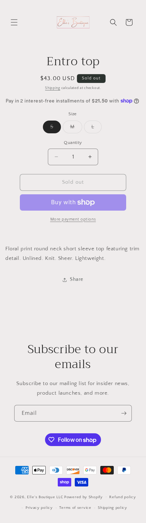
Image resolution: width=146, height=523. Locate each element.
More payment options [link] (73, 219)
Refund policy (122, 497)
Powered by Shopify (83, 497)
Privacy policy (39, 508)
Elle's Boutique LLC (45, 497)
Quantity (73, 142)
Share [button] (76, 279)
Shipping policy (112, 508)
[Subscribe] (123, 413)
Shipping (52, 88)
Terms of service (75, 508)
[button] (14, 22)
